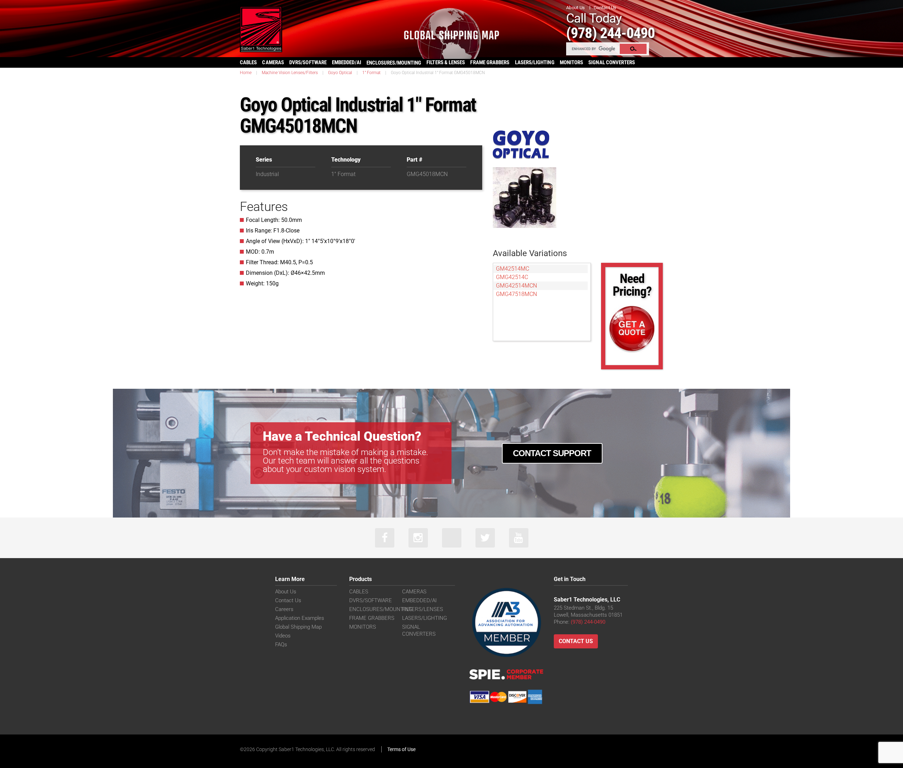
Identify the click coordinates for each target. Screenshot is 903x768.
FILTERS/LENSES (422, 609)
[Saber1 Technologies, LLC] (261, 28)
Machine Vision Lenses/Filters (290, 72)
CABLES (248, 62)
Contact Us (605, 7)
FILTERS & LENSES (445, 62)
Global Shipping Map (298, 627)
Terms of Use (401, 749)
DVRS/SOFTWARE (308, 62)
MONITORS (571, 62)
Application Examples (299, 618)
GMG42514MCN (516, 285)
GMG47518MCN (516, 294)
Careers (284, 609)
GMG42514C (512, 277)
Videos (283, 636)
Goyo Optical (340, 72)
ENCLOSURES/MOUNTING (380, 609)
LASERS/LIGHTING (534, 62)
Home (245, 72)
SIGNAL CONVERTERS (611, 62)
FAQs (281, 644)
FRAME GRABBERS (489, 62)
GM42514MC (512, 268)
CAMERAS (273, 62)
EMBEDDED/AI (346, 62)
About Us (575, 7)
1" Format (371, 72)
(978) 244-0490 (610, 33)
